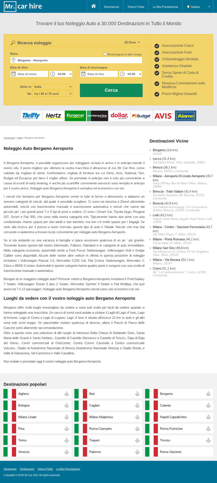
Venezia (23, 452)
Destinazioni (111, 6)
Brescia (158, 203)
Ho (29, 93)
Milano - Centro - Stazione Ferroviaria (178, 227)
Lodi (156, 215)
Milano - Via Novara (166, 259)
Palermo (95, 452)
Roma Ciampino (100, 428)
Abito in (25, 86)
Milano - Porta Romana (169, 239)
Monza (157, 167)
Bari (92, 393)
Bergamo (159, 150)
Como (157, 268)
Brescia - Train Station (168, 191)
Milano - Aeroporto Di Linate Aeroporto (179, 176)
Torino (22, 440)
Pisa (21, 428)
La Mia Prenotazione (165, 6)
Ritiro (14, 53)
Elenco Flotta (136, 6)
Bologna (23, 405)
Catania (165, 405)
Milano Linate (27, 417)
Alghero (23, 393)
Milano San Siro (164, 248)
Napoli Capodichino (173, 417)
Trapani (94, 440)
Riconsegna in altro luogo (124, 54)
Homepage (10, 469)
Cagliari (94, 405)
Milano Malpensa (101, 417)
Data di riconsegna (93, 67)
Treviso (165, 440)
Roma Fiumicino (171, 428)
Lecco (157, 158)
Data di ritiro (19, 67)
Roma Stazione (170, 452)
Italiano (195, 6)
